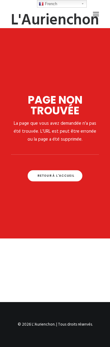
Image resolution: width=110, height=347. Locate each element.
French (50, 4)
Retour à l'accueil (56, 176)
